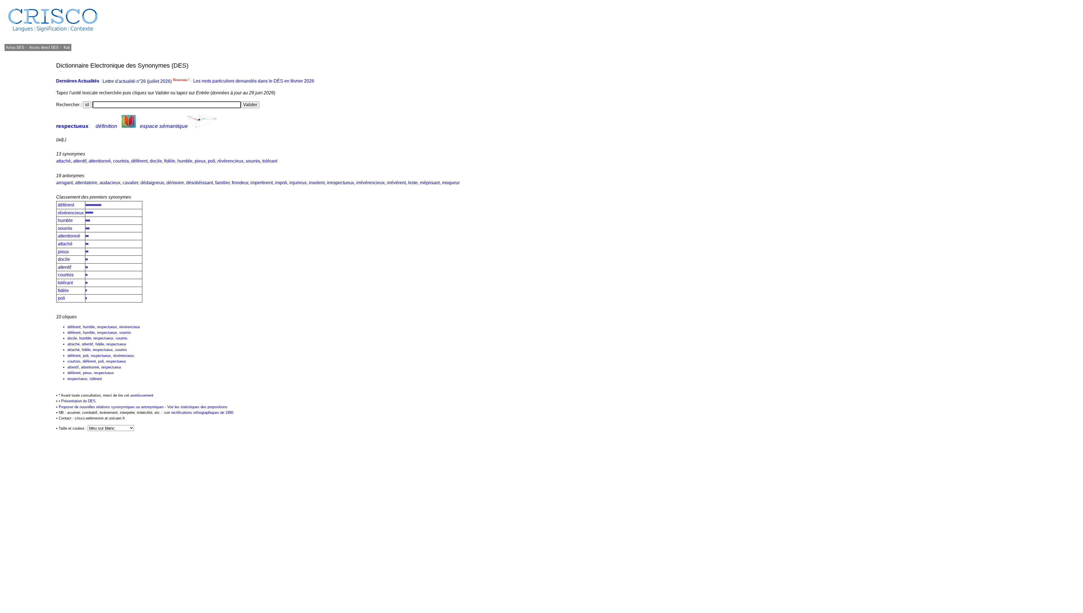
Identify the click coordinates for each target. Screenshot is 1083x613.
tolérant (269, 161)
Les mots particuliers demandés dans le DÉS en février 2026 (253, 81)
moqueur (451, 182)
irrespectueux (340, 182)
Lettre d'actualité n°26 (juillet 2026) (147, 81)
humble (184, 161)
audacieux (110, 182)
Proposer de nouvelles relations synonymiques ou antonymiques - (113, 407)
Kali (67, 47)
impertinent (261, 182)
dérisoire (175, 182)
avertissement (141, 395)
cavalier (130, 182)
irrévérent (396, 182)
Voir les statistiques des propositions (197, 407)
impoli (281, 182)
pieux (200, 161)
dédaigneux (152, 182)
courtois (121, 161)
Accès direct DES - (45, 47)
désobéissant (199, 182)
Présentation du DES (78, 401)
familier (222, 182)
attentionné (100, 161)
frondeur (240, 182)
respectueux (72, 126)
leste (413, 182)
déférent (139, 161)
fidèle (169, 161)
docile (156, 161)
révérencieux (230, 161)
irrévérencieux (370, 182)
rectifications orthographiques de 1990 (202, 412)
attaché (63, 161)
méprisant (430, 182)
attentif (79, 161)
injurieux (298, 182)
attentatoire (86, 182)
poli (211, 161)
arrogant (64, 182)
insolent (317, 182)
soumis (253, 161)
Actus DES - (16, 47)
